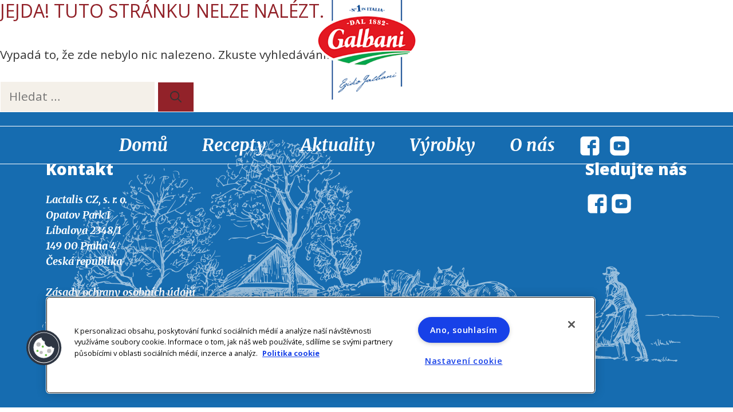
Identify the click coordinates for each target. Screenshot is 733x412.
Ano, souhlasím (464, 329)
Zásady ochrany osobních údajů (120, 292)
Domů (143, 145)
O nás (532, 145)
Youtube (620, 146)
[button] (44, 348)
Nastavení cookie (464, 360)
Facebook (590, 146)
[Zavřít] (571, 324)
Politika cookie (291, 353)
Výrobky (442, 145)
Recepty (234, 145)
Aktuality (338, 145)
